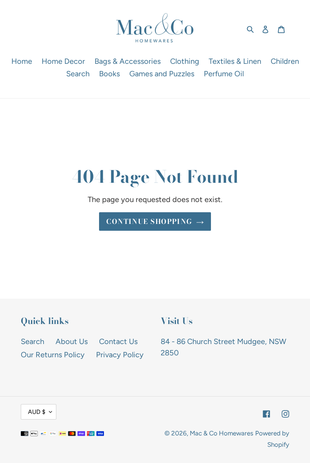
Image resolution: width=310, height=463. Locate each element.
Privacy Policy (120, 354)
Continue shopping (149, 221)
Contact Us (118, 341)
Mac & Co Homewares (221, 433)
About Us (72, 341)
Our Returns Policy (53, 354)
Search (32, 341)
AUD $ (36, 411)
